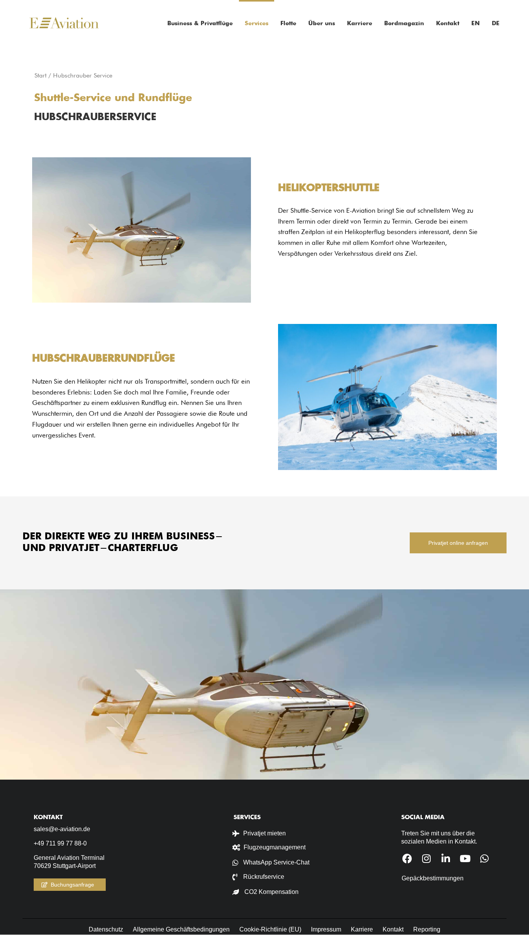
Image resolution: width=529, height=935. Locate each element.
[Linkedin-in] (446, 858)
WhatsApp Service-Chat (276, 862)
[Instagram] (426, 858)
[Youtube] (465, 858)
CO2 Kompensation (271, 892)
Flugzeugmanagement (275, 847)
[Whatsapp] (484, 858)
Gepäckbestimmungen (433, 878)
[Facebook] (407, 858)
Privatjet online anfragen (458, 543)
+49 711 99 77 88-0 (60, 843)
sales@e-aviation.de (62, 829)
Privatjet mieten (264, 833)
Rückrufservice (263, 876)
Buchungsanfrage (72, 885)
